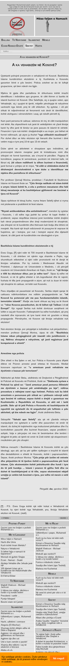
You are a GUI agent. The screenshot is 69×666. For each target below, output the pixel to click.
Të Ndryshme (19, 40)
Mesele (46, 40)
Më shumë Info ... (22, 661)
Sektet (29, 45)
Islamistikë (34, 40)
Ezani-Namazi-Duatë (12, 45)
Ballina (5, 40)
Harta (38, 45)
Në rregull (58, 658)
